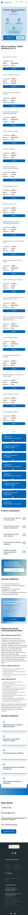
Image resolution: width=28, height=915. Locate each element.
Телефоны (8, 864)
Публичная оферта (10, 903)
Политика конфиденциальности (13, 901)
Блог (6, 881)
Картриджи (17, 869)
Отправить (14, 619)
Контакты (7, 879)
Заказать (20, 37)
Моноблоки (8, 867)
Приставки (17, 867)
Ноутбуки (16, 864)
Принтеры (8, 869)
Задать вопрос (14, 570)
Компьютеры (17, 866)
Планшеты (8, 866)
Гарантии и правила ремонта (13, 878)
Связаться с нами (8, 831)
